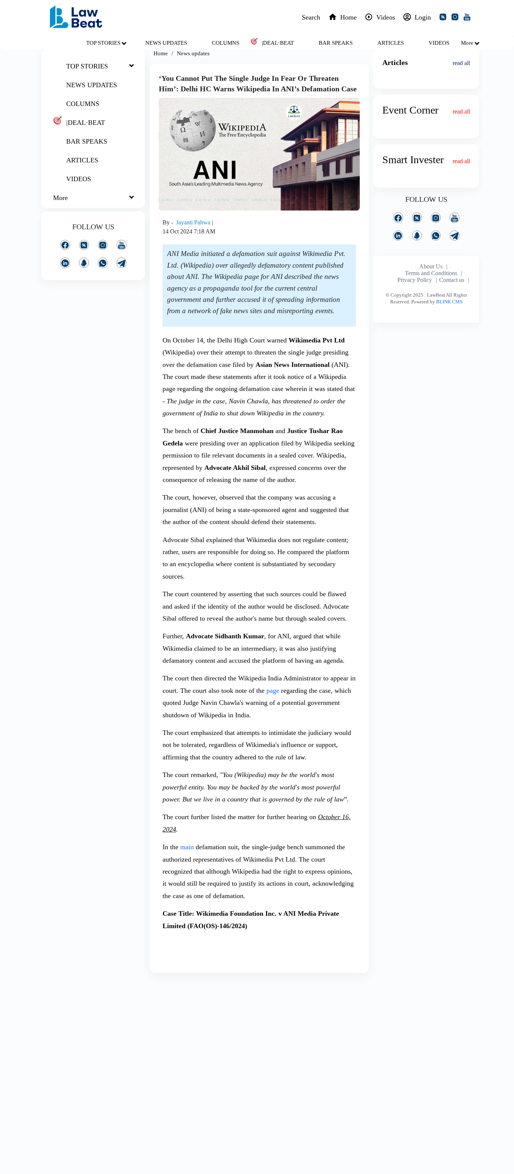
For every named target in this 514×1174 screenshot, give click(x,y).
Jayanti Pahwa (194, 222)
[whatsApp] (103, 263)
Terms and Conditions (431, 273)
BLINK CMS (449, 301)
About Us (431, 266)
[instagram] (456, 18)
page (272, 690)
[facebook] (65, 245)
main (187, 847)
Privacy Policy (414, 280)
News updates (193, 53)
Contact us (451, 280)
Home (161, 53)
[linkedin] (65, 263)
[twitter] (444, 18)
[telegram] (121, 263)
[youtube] (468, 18)
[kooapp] (84, 263)
